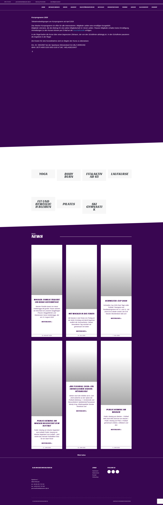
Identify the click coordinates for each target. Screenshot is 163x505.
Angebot (73, 7)
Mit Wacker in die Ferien (81, 313)
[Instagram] (155, 2)
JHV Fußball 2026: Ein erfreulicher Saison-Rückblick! (81, 389)
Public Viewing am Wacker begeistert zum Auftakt (46, 423)
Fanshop (154, 7)
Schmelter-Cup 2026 (116, 301)
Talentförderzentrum (87, 7)
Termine (124, 7)
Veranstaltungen (113, 7)
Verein (65, 7)
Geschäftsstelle (79, 30)
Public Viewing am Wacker (116, 410)
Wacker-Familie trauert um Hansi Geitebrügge (47, 300)
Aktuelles (101, 7)
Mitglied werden (54, 7)
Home (43, 7)
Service (133, 7)
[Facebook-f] (152, 2)
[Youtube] (159, 2)
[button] (81, 455)
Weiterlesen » (47, 322)
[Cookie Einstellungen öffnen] (4, 503)
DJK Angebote (143, 7)
